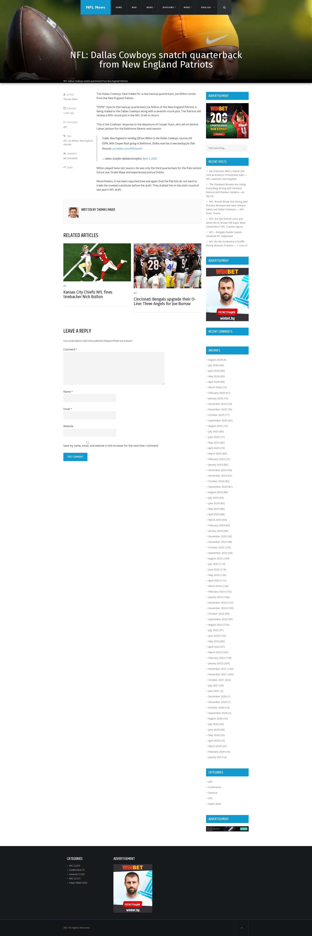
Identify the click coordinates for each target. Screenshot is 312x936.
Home (119, 7)
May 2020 (214, 735)
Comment (70, 349)
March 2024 (215, 519)
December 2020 (217, 696)
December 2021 (217, 668)
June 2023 (214, 569)
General (212, 792)
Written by (98, 210)
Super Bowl (214, 803)
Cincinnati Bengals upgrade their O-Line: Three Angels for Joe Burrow (165, 301)
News (149, 7)
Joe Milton (73, 140)
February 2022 (216, 657)
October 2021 (216, 679)
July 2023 (213, 563)
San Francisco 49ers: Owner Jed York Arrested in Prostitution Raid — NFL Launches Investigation (226, 174)
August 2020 (215, 718)
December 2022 (217, 602)
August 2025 (215, 425)
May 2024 (214, 508)
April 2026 (214, 381)
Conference (214, 787)
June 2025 (214, 437)
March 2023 (215, 586)
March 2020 (215, 746)
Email (67, 409)
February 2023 (216, 591)
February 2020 (216, 751)
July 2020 (213, 724)
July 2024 (213, 497)
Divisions (168, 7)
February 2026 (216, 392)
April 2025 (214, 448)
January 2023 (215, 597)
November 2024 (217, 475)
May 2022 (214, 641)
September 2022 (218, 619)
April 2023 (214, 580)
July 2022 (213, 630)
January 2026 (215, 398)
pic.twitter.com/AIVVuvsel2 (127, 148)
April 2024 (214, 514)
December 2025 (217, 403)
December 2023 (217, 536)
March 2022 (215, 652)
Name (68, 391)
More (187, 7)
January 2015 (215, 757)
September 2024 (218, 486)
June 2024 (214, 503)
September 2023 (218, 552)
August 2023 (215, 558)
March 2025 (215, 453)
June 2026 (214, 370)
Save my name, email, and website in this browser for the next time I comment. (111, 445)
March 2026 (215, 387)
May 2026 (214, 376)
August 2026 (215, 359)
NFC (210, 798)
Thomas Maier (70, 99)
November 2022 (217, 608)
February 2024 (216, 525)
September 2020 (218, 713)
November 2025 (217, 409)
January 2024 (215, 530)
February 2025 (216, 459)
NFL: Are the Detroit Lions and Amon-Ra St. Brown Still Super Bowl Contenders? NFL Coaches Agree (225, 222)
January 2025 (215, 464)
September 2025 (218, 420)
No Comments (70, 158)
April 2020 (214, 740)
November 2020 (217, 702)
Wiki (134, 7)
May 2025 (214, 442)
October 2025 (216, 414)
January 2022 (215, 663)
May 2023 (214, 575)
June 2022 (214, 635)
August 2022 (215, 624)
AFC (65, 127)
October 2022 (216, 613)
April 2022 (214, 646)
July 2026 (213, 365)
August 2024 (215, 492)
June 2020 (214, 729)
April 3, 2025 (150, 158)
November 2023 (217, 541)
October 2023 (216, 547)
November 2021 (217, 674)
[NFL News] (96, 7)
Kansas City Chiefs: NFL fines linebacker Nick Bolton (87, 294)
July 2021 (213, 685)
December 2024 (217, 470)
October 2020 (216, 707)
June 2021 (214, 690)
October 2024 (216, 481)
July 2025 (213, 431)
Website (68, 426)
